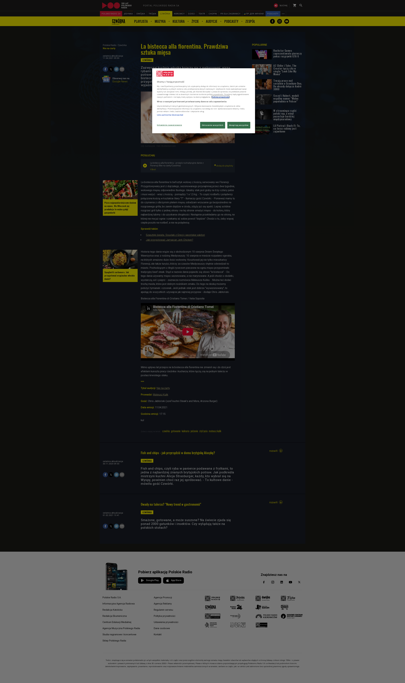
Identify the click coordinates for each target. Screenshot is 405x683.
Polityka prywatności (221, 97)
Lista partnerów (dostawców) (170, 114)
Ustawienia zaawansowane (169, 125)
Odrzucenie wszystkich (212, 125)
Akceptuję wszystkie (239, 125)
